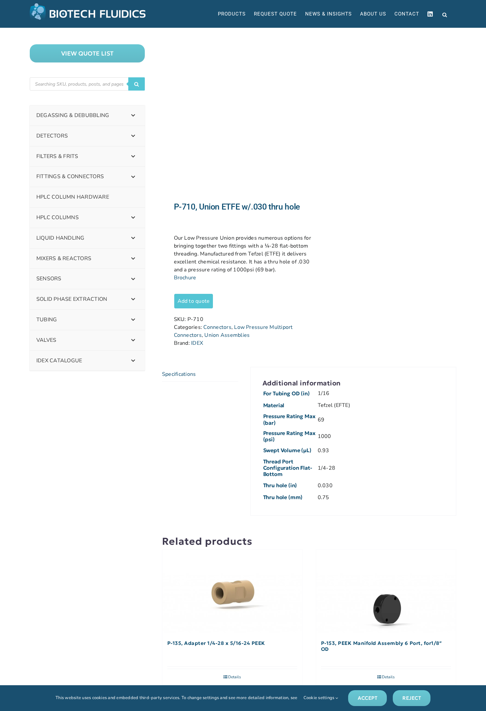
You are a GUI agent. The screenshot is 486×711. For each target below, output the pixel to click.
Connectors (217, 327)
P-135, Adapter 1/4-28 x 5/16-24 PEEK (216, 643)
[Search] (136, 84)
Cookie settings (320, 698)
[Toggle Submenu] (133, 115)
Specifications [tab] (179, 374)
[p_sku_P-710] (232, 114)
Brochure (185, 277)
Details (234, 677)
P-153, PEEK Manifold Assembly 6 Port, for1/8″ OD (381, 646)
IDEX (197, 343)
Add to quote (194, 301)
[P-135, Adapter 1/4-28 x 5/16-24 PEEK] (232, 592)
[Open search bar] (444, 14)
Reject (411, 698)
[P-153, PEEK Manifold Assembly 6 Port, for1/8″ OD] (386, 592)
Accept (367, 698)
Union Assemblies (227, 335)
